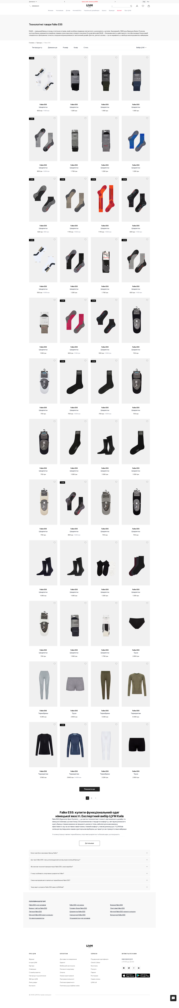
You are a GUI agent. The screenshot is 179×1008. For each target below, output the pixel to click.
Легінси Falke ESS (35, 912)
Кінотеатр (94, 966)
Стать (86, 47)
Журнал (31, 959)
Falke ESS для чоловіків (37, 905)
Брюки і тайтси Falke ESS (38, 908)
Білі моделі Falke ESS (117, 915)
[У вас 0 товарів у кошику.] (149, 6)
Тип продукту (37, 47)
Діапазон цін (52, 47)
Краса (104, 10)
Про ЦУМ (128, 10)
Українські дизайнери (91, 10)
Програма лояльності (67, 979)
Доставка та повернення (68, 959)
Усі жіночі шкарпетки (36, 918)
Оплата (62, 972)
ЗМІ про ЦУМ (33, 979)
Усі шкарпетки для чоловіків (80, 918)
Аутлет (119, 10)
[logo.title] (89, 946)
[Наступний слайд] (115, 1)
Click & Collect (95, 962)
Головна (31, 43)
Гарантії (62, 962)
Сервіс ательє (95, 979)
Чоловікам (59, 10)
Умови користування (67, 976)
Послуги (93, 969)
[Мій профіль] (137, 6)
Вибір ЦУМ (140, 47)
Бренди (111, 10)
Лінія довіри (33, 982)
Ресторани (94, 976)
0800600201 (35, 6)
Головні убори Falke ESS (78, 908)
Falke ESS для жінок (77, 905)
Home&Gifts (77, 10)
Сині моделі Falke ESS (77, 915)
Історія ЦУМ (33, 962)
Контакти (32, 985)
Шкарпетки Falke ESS (77, 912)
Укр (144, 1)
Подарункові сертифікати (99, 959)
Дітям (68, 10)
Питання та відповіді (67, 969)
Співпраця (32, 969)
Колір (76, 47)
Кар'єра (31, 966)
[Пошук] (131, 6)
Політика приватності (67, 982)
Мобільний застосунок (67, 966)
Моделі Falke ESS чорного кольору (123, 912)
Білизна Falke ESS (116, 905)
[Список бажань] (143, 6)
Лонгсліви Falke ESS (117, 908)
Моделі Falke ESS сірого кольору (41, 915)
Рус (148, 1)
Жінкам (50, 10)
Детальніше (89, 843)
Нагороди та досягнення (37, 976)
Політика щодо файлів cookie (70, 985)
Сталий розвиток (35, 972)
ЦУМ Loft (94, 982)
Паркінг (93, 972)
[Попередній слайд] (64, 1)
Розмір (65, 47)
